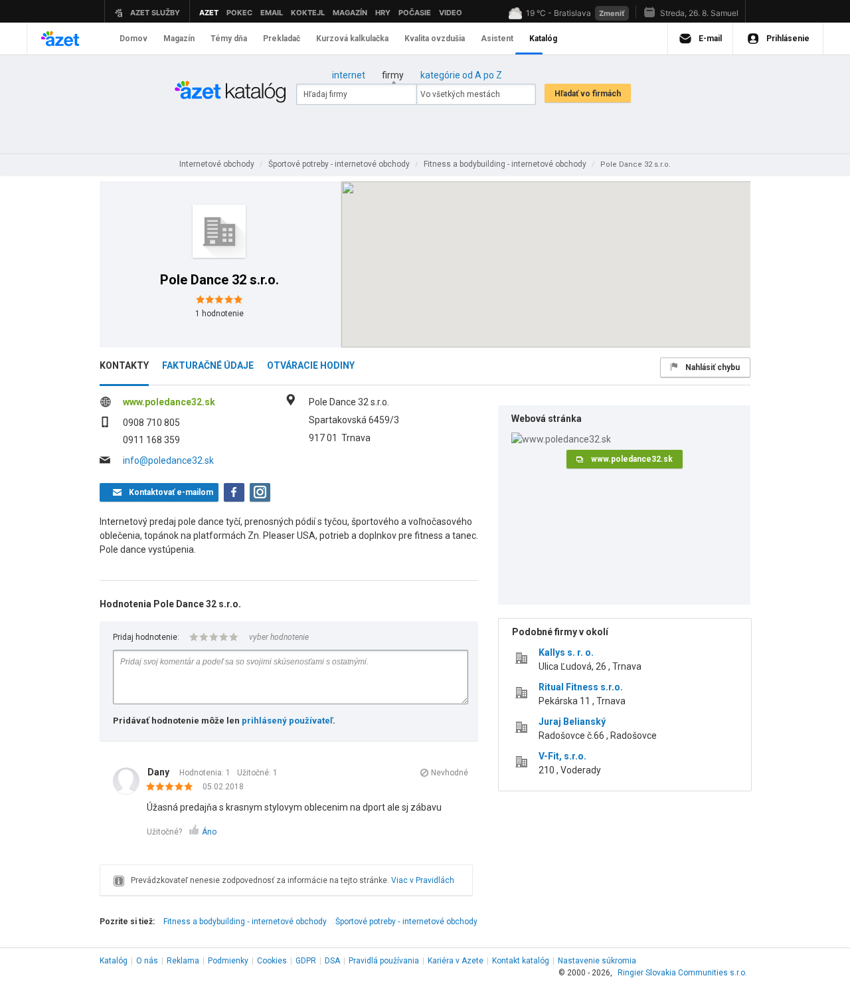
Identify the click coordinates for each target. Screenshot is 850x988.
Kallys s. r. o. (566, 652)
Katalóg (114, 960)
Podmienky (228, 960)
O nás (147, 960)
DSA (332, 960)
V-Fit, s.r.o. (562, 756)
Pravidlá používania (384, 960)
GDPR (306, 960)
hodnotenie (219, 313)
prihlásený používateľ (287, 721)
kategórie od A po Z (461, 75)
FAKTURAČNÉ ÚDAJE (208, 365)
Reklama (183, 960)
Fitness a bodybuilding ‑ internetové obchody (245, 921)
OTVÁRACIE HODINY (311, 365)
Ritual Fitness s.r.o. (581, 687)
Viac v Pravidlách (422, 880)
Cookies (272, 960)
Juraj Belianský (572, 721)
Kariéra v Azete (455, 960)
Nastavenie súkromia (597, 960)
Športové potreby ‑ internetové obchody (406, 921)
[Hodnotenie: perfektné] (173, 787)
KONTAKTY (124, 365)
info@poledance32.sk (168, 460)
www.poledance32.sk (169, 402)
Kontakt (520, 960)
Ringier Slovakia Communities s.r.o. (682, 972)
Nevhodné (449, 772)
